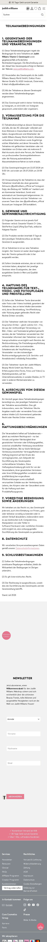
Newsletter (7, 859)
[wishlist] (36, 8)
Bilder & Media (30, 920)
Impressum (28, 875)
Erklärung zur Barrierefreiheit (30, 889)
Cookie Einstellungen (33, 884)
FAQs (4, 871)
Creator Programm (10, 879)
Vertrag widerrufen (12, 888)
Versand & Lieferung (32, 859)
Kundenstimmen (9, 884)
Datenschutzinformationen (27, 548)
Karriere (5, 923)
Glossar (5, 867)
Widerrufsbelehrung (32, 863)
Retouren (6, 863)
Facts (4, 927)
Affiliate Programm (10, 875)
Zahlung (27, 867)
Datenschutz (29, 879)
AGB (26, 871)
